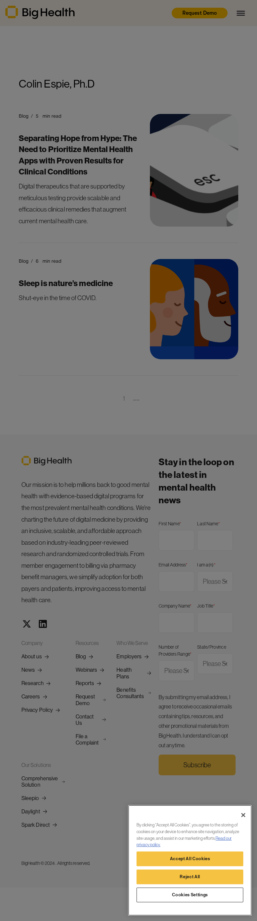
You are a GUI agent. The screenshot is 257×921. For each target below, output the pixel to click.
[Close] (243, 815)
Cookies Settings (190, 894)
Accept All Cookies (190, 858)
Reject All (190, 876)
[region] (190, 860)
